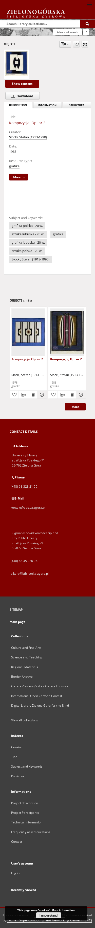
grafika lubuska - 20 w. (28, 242)
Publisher (18, 776)
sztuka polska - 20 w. (27, 251)
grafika (14, 166)
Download (24, 96)
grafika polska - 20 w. (27, 226)
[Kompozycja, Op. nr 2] (16, 63)
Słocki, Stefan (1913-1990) (28, 137)
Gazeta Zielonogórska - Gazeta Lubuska (39, 686)
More (75, 407)
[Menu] (89, 4)
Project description (24, 803)
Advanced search (67, 32)
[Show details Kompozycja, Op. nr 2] (41, 394)
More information (63, 910)
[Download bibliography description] (23, 394)
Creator (16, 747)
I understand (49, 915)
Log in (15, 873)
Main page (18, 622)
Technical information (27, 822)
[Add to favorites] (76, 44)
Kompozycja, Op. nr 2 (27, 359)
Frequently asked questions (30, 832)
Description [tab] (18, 105)
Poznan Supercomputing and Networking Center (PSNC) (49, 920)
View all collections (24, 720)
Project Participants (25, 812)
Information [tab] (47, 105)
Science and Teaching (26, 657)
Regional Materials (24, 667)
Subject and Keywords (27, 766)
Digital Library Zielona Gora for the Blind (40, 705)
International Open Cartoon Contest (36, 696)
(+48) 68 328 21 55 (24, 486)
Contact (16, 841)
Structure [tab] (76, 105)
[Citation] (85, 44)
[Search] (87, 24)
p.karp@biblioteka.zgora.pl (30, 573)
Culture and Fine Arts (26, 647)
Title (14, 757)
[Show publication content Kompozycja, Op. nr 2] (32, 394)
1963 (12, 152)
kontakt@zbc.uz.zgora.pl (28, 507)
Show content (22, 83)
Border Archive (22, 676)
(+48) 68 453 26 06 (24, 561)
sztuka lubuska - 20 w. (28, 234)
